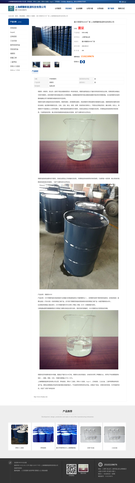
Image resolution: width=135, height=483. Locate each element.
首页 (16, 16)
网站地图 (45, 470)
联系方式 (121, 8)
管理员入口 (38, 470)
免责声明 (31, 470)
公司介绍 (90, 8)
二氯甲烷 (13, 62)
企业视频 (79, 8)
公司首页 (58, 8)
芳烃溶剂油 (14, 49)
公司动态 (100, 8)
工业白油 (13, 41)
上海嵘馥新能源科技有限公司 (49, 465)
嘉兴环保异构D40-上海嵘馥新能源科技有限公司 (47, 448)
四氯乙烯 (13, 58)
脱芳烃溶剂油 (15, 45)
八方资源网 (24, 470)
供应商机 (68, 8)
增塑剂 (12, 53)
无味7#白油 (67, 448)
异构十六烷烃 (31, 16)
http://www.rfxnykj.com (40, 397)
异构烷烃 (13, 28)
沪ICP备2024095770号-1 (34, 465)
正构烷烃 (13, 36)
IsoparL (12, 32)
